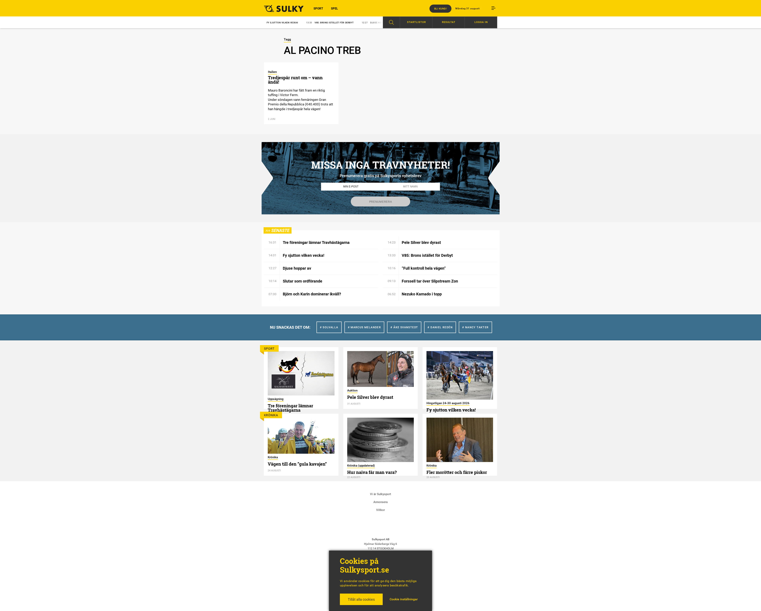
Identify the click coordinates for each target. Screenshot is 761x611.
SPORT (318, 8)
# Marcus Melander (364, 327)
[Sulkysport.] (281, 8)
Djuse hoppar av (353, 22)
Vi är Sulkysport (380, 494)
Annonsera (380, 502)
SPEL (334, 8)
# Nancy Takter (475, 327)
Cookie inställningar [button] (404, 599)
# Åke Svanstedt (404, 327)
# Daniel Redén (440, 327)
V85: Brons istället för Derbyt (307, 22)
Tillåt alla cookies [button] (361, 599)
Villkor (380, 510)
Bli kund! (440, 8)
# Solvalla (329, 327)
